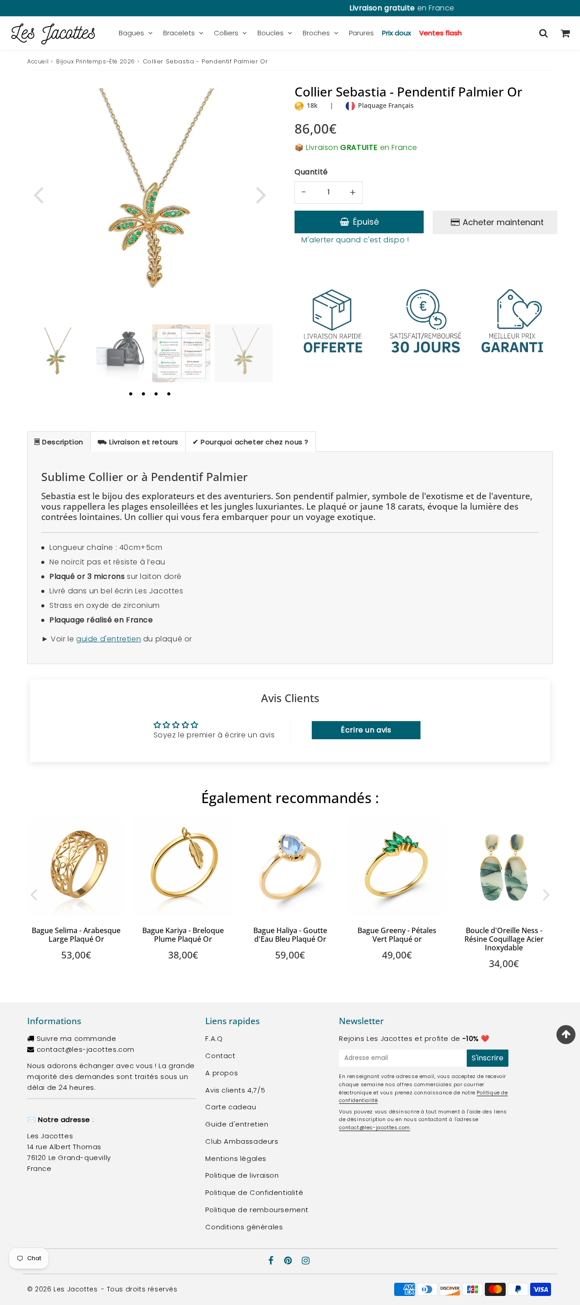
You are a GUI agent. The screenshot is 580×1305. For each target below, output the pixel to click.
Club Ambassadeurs (241, 1141)
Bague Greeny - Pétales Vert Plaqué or (397, 934)
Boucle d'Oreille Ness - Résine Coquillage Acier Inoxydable (504, 939)
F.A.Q (213, 1038)
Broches (316, 33)
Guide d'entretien (236, 1124)
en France (290, 8)
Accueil (37, 61)
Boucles (270, 33)
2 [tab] (143, 393)
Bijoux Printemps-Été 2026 (95, 61)
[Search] (543, 33)
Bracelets (179, 33)
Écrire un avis (366, 730)
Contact (220, 1055)
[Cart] (565, 33)
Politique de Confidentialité (254, 1192)
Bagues (131, 33)
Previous (38, 194)
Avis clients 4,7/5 (235, 1090)
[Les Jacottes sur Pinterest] (289, 1261)
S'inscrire (487, 1058)
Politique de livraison (242, 1175)
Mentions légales (235, 1158)
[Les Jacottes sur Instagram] (306, 1261)
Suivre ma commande (76, 1038)
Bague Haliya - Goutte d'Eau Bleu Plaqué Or (290, 934)
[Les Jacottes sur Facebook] (272, 1261)
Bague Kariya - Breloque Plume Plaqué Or (183, 934)
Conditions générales (244, 1227)
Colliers (226, 33)
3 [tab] (155, 393)
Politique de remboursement (257, 1209)
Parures (361, 33)
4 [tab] (168, 393)
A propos (221, 1073)
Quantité (311, 172)
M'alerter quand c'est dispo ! (355, 240)
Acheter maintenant (503, 222)
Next (261, 194)
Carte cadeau (230, 1107)
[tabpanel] (56, 353)
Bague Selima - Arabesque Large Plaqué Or (76, 934)
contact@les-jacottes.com (86, 1049)
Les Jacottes (75, 1289)
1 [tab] (130, 393)
